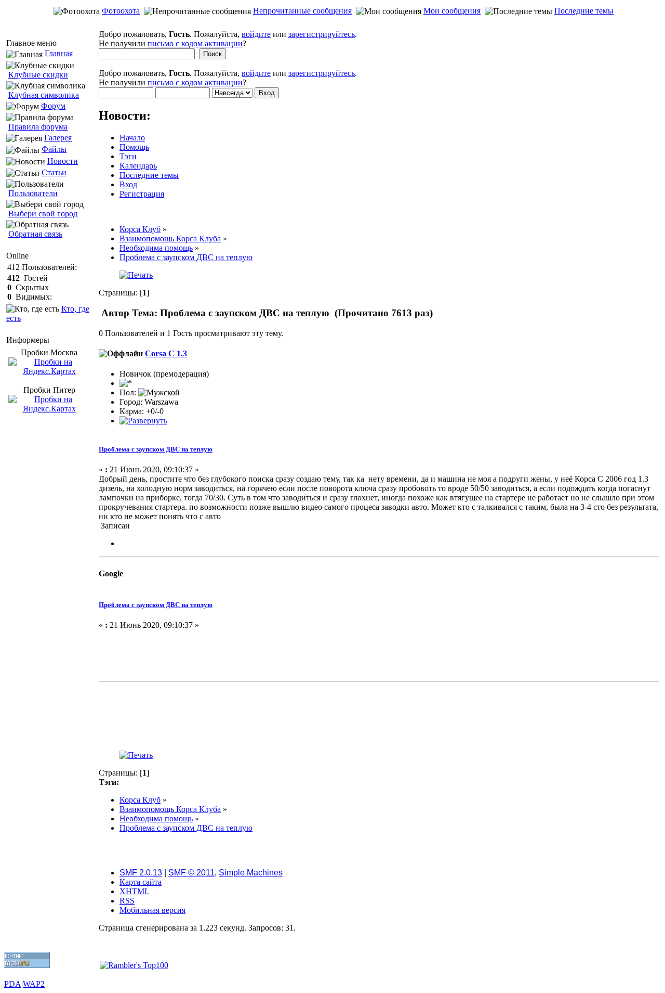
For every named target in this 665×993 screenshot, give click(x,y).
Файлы (54, 149)
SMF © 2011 (191, 872)
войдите (256, 34)
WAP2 (34, 983)
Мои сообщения (452, 10)
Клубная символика (43, 95)
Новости (62, 161)
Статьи (54, 172)
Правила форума (38, 126)
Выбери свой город (42, 213)
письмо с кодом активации (195, 43)
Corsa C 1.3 (166, 353)
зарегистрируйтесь (321, 34)
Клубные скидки (38, 74)
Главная (59, 53)
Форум (53, 105)
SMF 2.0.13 (140, 872)
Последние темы (584, 10)
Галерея (58, 137)
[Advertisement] (332, 24)
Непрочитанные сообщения (302, 10)
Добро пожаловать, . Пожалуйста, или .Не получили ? (228, 39)
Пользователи (33, 193)
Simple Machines (251, 872)
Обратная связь (35, 233)
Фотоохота (121, 10)
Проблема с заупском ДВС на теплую (155, 449)
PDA (12, 983)
